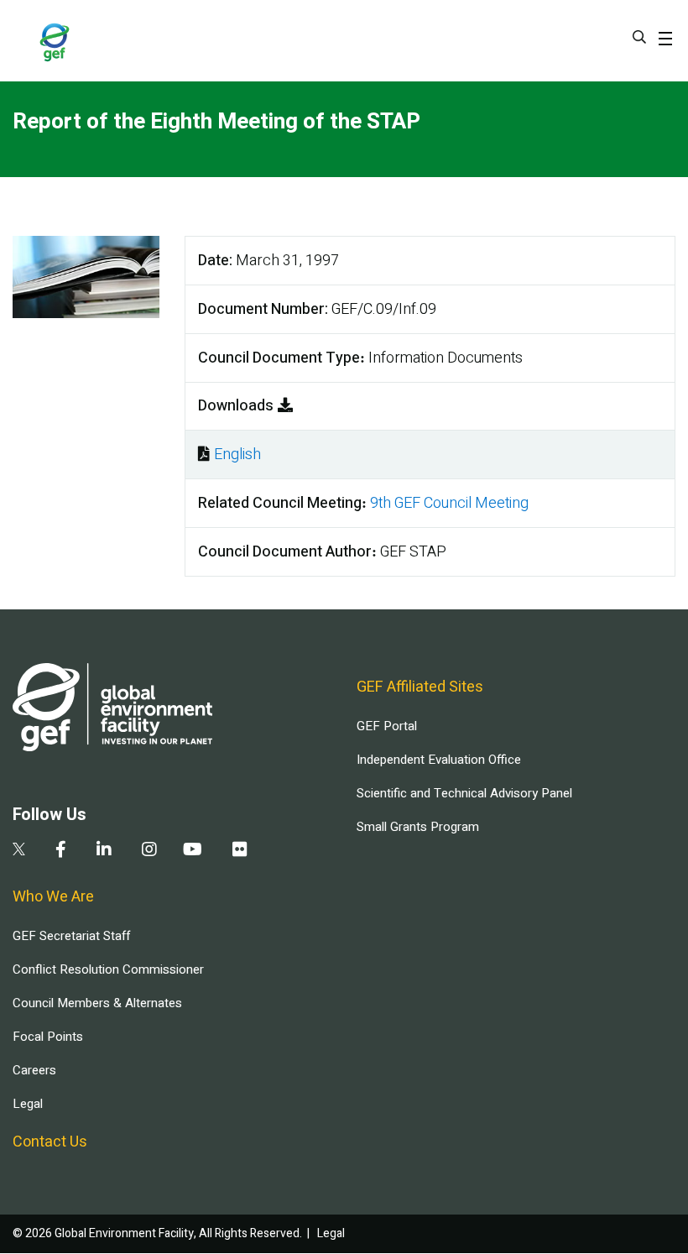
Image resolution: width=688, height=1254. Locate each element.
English (237, 454)
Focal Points (48, 1036)
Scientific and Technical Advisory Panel (464, 793)
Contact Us (50, 1142)
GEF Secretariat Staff (71, 936)
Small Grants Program (418, 827)
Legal (28, 1104)
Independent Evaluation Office (439, 759)
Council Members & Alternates (97, 1003)
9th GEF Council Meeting (449, 503)
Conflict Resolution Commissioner (108, 969)
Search (639, 37)
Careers (34, 1070)
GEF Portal (387, 726)
